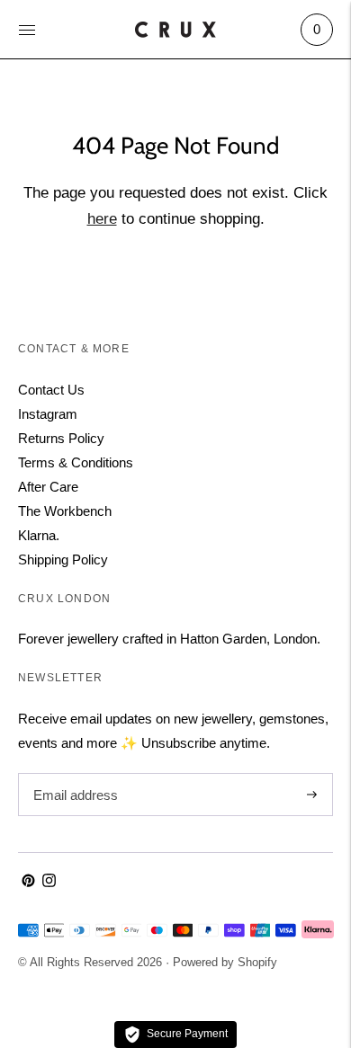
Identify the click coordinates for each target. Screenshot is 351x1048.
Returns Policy (61, 438)
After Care (48, 486)
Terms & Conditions (75, 462)
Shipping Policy (63, 559)
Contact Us (51, 389)
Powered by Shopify (225, 962)
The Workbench (65, 511)
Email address (73, 773)
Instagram (47, 414)
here (102, 218)
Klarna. (38, 535)
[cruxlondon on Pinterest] (28, 882)
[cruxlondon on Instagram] (49, 882)
